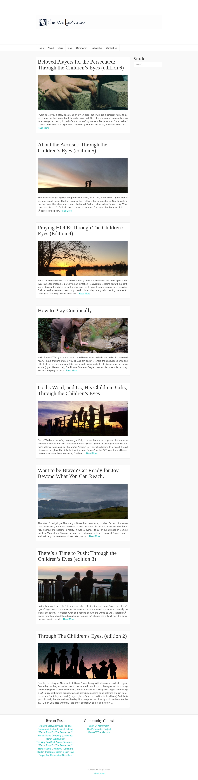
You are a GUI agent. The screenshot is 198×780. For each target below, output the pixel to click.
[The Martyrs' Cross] (99, 21)
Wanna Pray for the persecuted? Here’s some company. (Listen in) (55, 746)
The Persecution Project (99, 729)
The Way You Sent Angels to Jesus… (55, 742)
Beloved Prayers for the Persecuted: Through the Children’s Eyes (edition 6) (81, 65)
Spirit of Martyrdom (99, 725)
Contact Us (111, 47)
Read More (43, 127)
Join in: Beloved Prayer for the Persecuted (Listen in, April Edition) (55, 727)
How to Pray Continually (65, 310)
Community (82, 47)
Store (60, 47)
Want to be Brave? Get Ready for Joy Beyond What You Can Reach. (78, 473)
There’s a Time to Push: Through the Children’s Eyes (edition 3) (77, 556)
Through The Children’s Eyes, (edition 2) (82, 636)
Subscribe (97, 47)
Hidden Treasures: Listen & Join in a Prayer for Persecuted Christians (55, 753)
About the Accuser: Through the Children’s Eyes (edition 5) (72, 148)
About (51, 47)
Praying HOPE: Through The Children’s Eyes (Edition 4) (81, 230)
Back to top (99, 773)
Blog (69, 47)
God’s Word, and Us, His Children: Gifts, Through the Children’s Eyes (82, 390)
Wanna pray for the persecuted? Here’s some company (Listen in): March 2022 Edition (55, 735)
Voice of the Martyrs (99, 732)
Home (41, 47)
